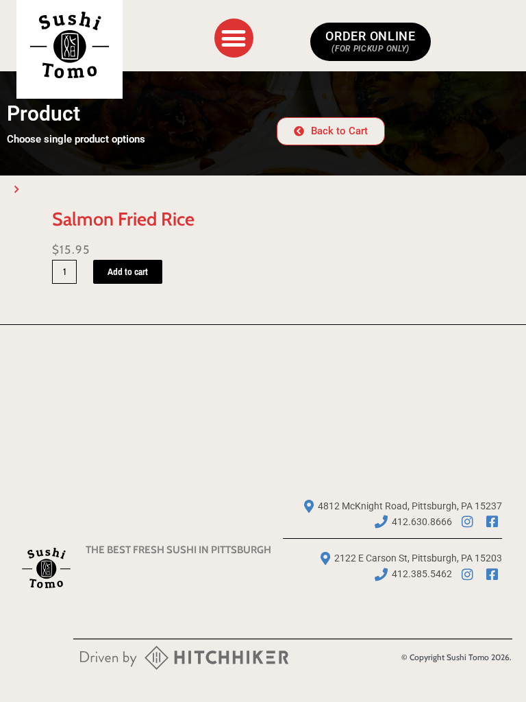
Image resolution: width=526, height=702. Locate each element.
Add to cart (128, 271)
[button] (233, 38)
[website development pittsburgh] (184, 660)
